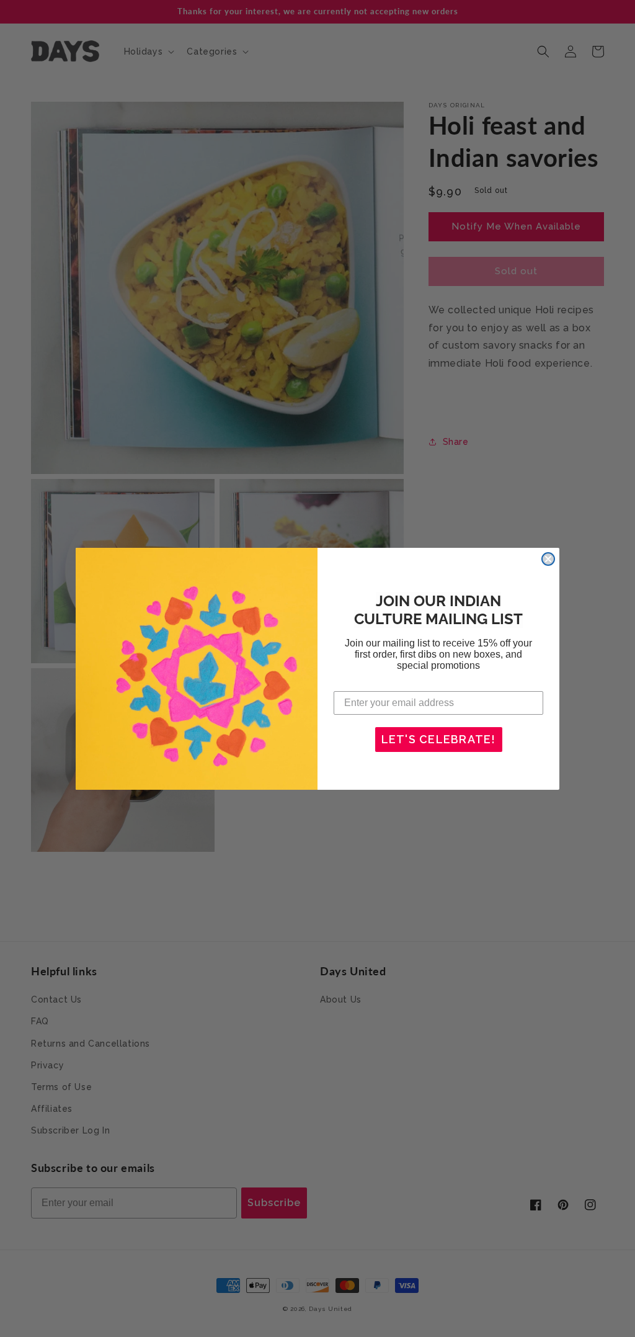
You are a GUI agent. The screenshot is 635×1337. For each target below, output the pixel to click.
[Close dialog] (548, 559)
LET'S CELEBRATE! (438, 739)
